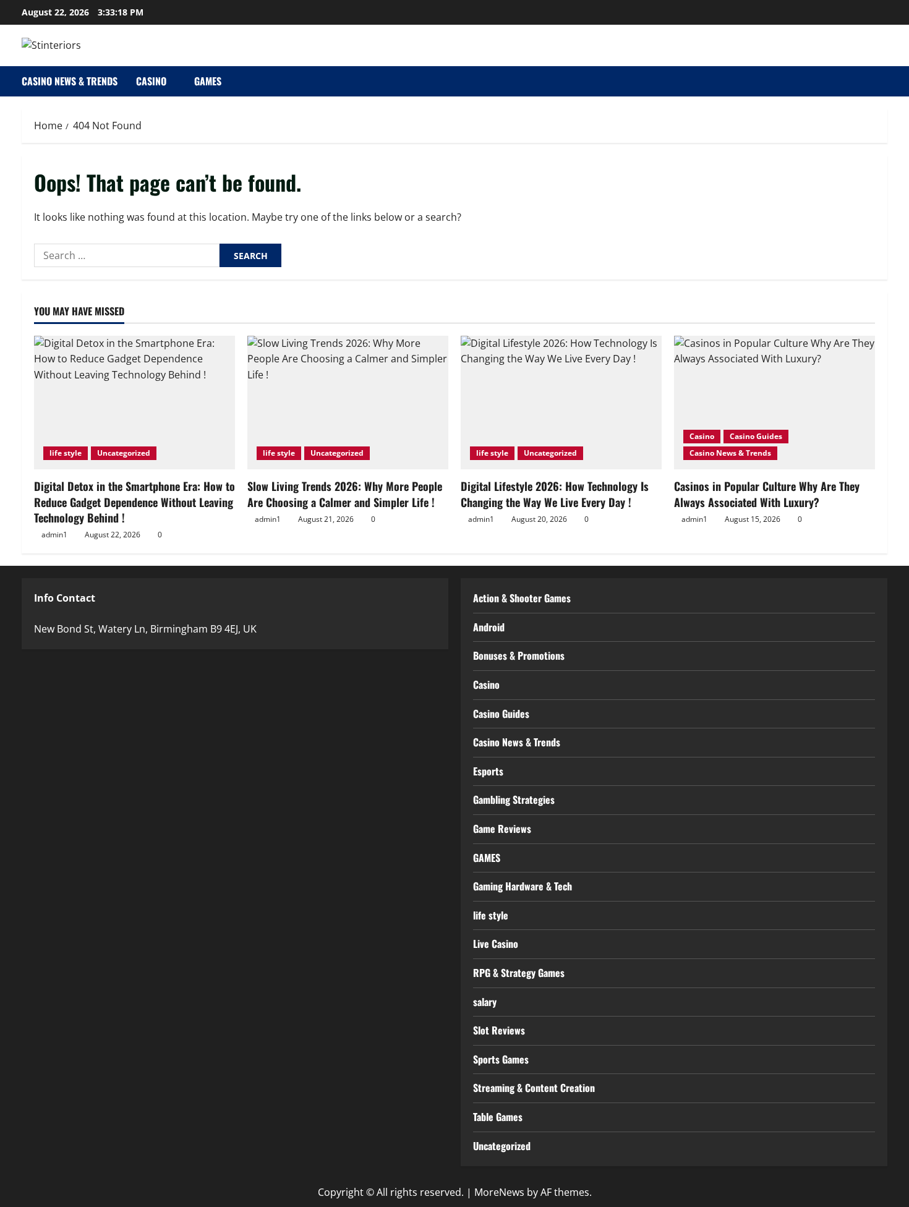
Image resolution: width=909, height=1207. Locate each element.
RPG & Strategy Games (519, 972)
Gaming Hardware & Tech (522, 886)
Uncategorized (123, 453)
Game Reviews (502, 828)
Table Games (498, 1116)
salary (485, 1001)
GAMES (207, 81)
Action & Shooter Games (522, 598)
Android (489, 627)
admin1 (54, 534)
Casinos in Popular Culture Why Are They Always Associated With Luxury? (767, 494)
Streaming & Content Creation (534, 1087)
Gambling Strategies (514, 799)
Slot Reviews (499, 1030)
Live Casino (495, 943)
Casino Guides (756, 436)
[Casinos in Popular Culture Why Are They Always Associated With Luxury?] (774, 403)
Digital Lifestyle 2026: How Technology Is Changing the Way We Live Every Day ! (555, 494)
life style (65, 453)
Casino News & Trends (69, 81)
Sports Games (501, 1059)
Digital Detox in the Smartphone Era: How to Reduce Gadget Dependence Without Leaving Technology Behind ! (134, 501)
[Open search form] (883, 81)
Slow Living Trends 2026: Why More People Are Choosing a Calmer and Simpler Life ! (344, 494)
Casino (151, 81)
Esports (488, 771)
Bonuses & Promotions (519, 655)
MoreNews (499, 1192)
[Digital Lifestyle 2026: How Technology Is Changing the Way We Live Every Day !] (561, 403)
